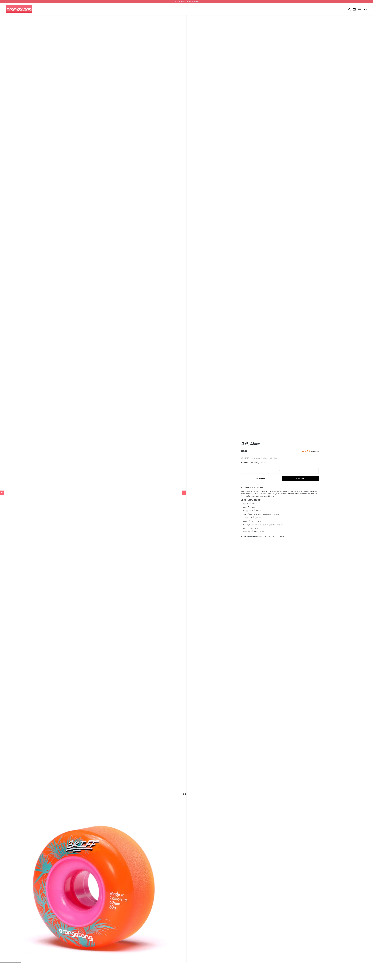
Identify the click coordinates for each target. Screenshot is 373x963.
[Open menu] (359, 9)
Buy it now (300, 478)
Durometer (245, 458)
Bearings (244, 463)
